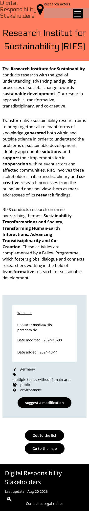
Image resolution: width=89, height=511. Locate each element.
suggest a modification (44, 402)
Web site (24, 312)
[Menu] (78, 13)
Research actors (57, 4)
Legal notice (53, 503)
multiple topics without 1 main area (41, 379)
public (25, 384)
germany (27, 369)
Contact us (35, 503)
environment (31, 390)
